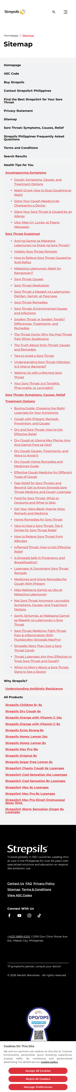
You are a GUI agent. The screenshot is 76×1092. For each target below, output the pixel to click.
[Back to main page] (10, 12)
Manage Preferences (38, 1087)
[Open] (54, 12)
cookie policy (49, 1061)
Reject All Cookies (38, 1079)
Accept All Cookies (38, 1070)
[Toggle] (65, 12)
